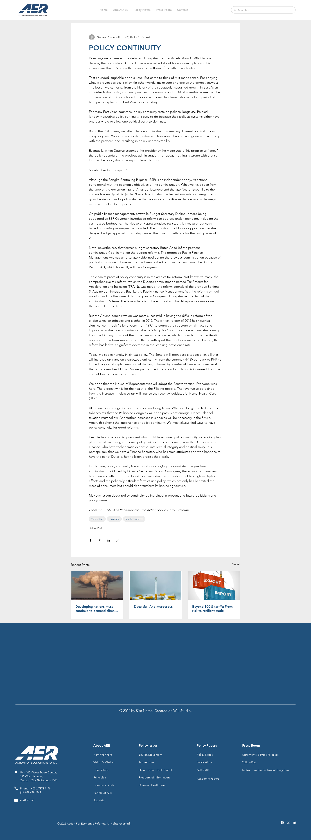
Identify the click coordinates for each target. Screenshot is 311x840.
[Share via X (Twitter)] (99, 540)
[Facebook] (282, 822)
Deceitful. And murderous (153, 606)
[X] (288, 822)
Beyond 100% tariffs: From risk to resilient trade (212, 608)
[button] (142, 9)
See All (236, 564)
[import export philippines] (214, 585)
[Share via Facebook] (90, 540)
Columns (114, 518)
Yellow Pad (97, 518)
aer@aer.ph (27, 800)
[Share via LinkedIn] (108, 540)
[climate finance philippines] (97, 585)
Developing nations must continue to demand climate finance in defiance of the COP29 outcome (96, 608)
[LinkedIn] (294, 822)
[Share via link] (117, 540)
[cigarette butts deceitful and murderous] (156, 585)
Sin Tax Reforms (134, 518)
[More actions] (220, 37)
